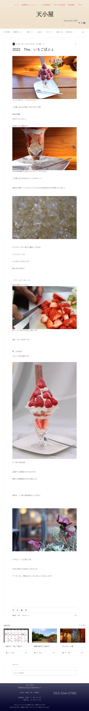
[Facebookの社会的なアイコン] (84, 23)
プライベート (49, 32)
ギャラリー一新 (67, 646)
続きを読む (69, 32)
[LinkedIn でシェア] (22, 610)
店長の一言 (59, 32)
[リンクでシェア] (26, 610)
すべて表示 (82, 625)
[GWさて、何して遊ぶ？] (16, 636)
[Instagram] (82, 23)
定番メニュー (30, 32)
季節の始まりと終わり (42, 646)
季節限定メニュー (18, 32)
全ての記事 (7, 32)
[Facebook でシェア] (13, 610)
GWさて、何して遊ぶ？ (14, 646)
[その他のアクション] (76, 44)
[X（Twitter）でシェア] (17, 610)
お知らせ (39, 32)
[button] (83, 32)
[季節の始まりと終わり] (44, 636)
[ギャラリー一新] (72, 636)
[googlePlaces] (79, 23)
